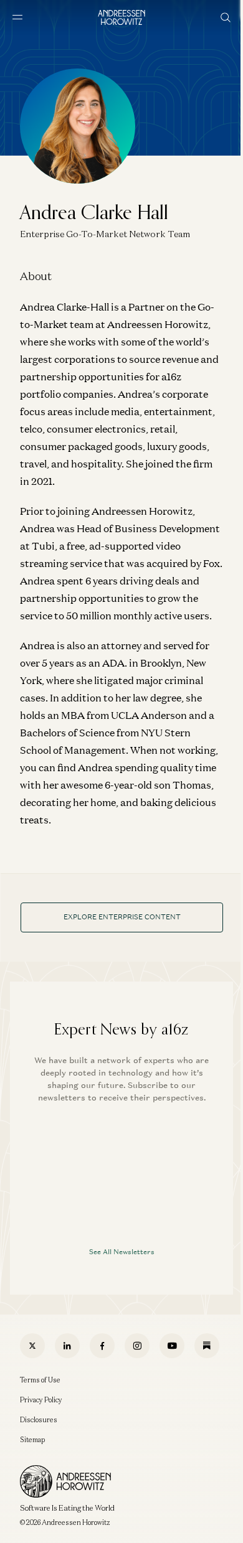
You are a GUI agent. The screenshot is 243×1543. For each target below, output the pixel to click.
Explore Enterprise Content (122, 916)
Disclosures (38, 1419)
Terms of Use (40, 1380)
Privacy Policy (41, 1399)
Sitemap (32, 1439)
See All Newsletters (122, 1251)
